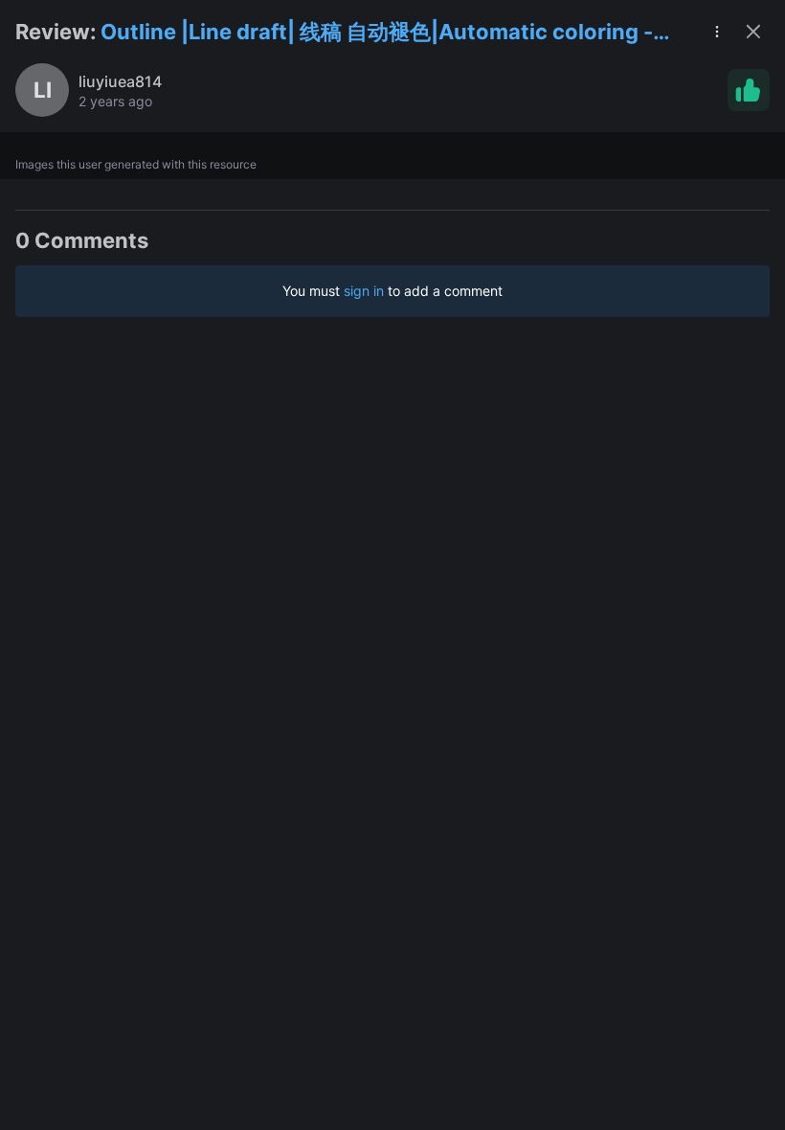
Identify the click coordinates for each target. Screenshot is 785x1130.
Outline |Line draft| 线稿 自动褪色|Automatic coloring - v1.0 (377, 33)
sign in (364, 290)
